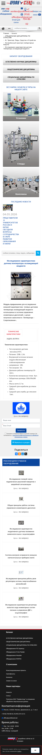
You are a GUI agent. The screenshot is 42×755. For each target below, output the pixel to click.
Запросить (21, 430)
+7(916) (4, 714)
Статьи (8, 696)
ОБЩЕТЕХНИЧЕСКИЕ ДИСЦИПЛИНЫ (18, 642)
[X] (25, 454)
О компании (11, 664)
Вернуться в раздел (22, 442)
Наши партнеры (13, 686)
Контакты (9, 677)
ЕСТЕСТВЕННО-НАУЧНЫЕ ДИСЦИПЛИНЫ (19, 638)
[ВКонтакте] (16, 454)
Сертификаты (10, 674)
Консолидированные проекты (16, 670)
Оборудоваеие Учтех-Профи (15, 652)
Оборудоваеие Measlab (14, 655)
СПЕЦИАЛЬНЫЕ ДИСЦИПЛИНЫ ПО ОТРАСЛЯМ (21, 645)
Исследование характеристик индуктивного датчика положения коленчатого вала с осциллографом (21, 531)
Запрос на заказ (11, 681)
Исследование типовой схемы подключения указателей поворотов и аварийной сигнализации (21, 481)
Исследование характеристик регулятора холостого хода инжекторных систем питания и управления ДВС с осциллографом (21, 609)
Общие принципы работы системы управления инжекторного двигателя (21, 507)
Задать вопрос (13, 339)
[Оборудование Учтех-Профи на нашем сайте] (21, 408)
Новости (9, 692)
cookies (19, 751)
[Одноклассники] (19, 454)
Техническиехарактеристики (13, 333)
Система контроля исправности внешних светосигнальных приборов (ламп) (21, 556)
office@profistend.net (10, 718)
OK (35, 750)
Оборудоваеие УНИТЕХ (13, 659)
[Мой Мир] (22, 454)
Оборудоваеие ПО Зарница (15, 648)
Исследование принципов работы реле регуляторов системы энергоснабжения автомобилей (21, 581)
